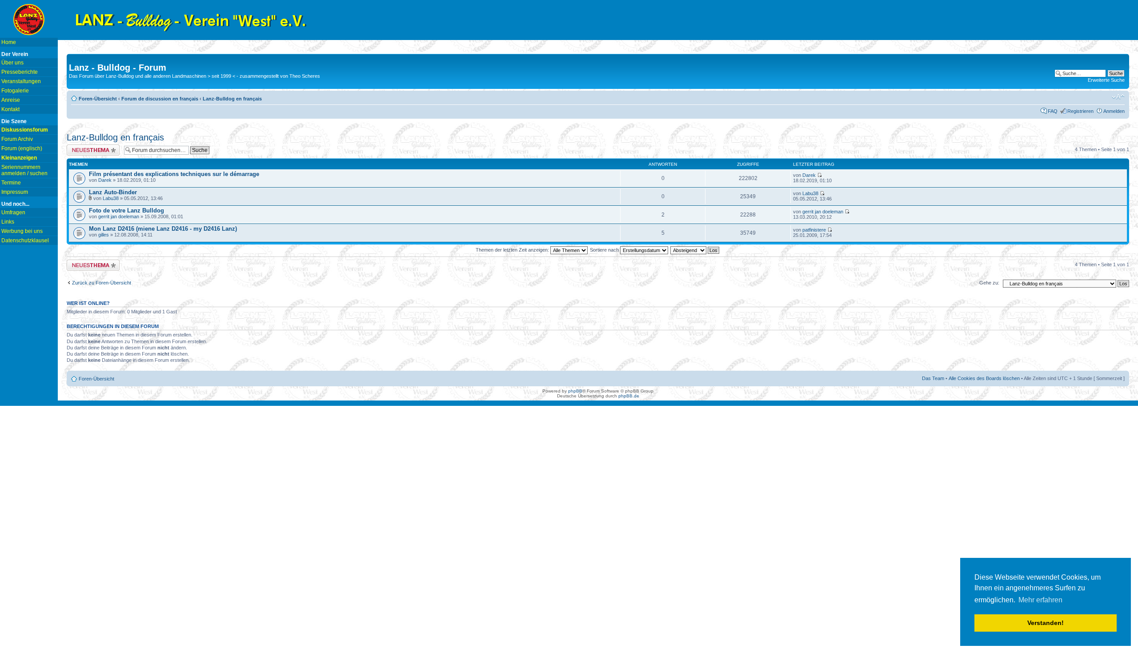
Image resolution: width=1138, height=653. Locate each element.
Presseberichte (19, 72)
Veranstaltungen (21, 81)
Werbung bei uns (22, 231)
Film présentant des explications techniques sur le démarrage (174, 174)
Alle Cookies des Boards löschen (984, 378)
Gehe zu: (989, 282)
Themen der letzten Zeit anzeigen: (513, 249)
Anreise (10, 100)
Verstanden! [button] (1045, 622)
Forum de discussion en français (159, 98)
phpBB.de (628, 395)
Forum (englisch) (21, 148)
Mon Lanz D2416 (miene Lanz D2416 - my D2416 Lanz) (163, 228)
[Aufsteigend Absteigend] (695, 249)
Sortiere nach (605, 249)
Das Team (933, 378)
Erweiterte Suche (1106, 80)
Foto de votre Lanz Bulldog (126, 210)
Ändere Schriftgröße (1118, 97)
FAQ (1053, 111)
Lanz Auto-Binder (113, 192)
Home (8, 42)
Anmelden (1114, 111)
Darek (105, 180)
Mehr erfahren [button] (1040, 600)
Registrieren (1080, 111)
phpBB (575, 391)
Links (7, 222)
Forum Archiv (17, 139)
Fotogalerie (15, 91)
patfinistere (814, 229)
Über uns (12, 63)
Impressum (14, 192)
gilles (103, 234)
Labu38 (111, 198)
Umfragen (13, 212)
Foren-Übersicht (98, 98)
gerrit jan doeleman (118, 216)
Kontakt (10, 109)
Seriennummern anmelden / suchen (24, 170)
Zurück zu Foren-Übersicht (101, 282)
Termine (11, 183)
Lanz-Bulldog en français (232, 98)
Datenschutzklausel (25, 240)
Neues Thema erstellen (92, 147)
